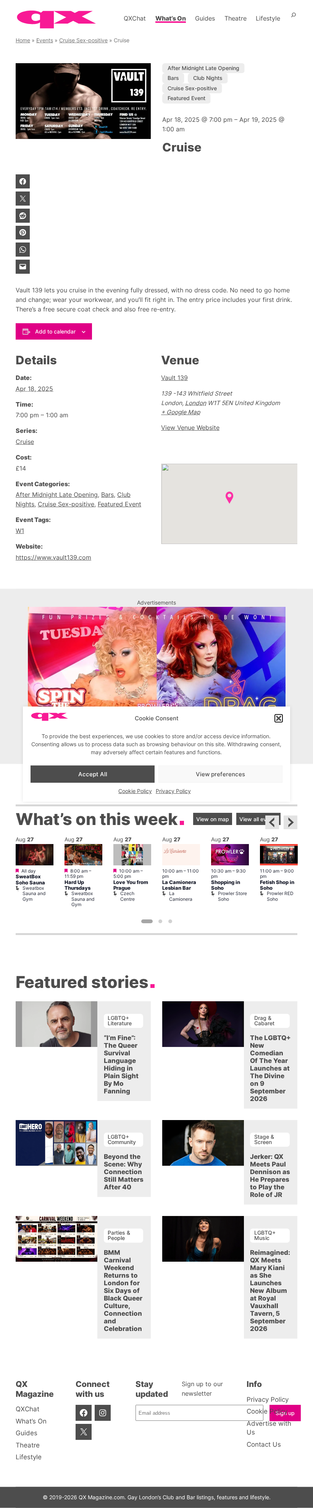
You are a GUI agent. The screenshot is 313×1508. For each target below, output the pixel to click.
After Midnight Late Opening (203, 68)
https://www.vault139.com (53, 557)
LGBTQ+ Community (122, 1139)
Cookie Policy (135, 791)
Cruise (25, 441)
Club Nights (208, 78)
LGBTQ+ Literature (120, 1020)
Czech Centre (127, 896)
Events (44, 40)
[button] (278, 718)
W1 (20, 531)
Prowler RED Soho (280, 896)
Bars (173, 78)
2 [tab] (160, 921)
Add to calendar (55, 331)
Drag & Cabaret (264, 1020)
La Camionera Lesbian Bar (179, 885)
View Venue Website (190, 427)
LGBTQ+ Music (265, 1235)
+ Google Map (180, 412)
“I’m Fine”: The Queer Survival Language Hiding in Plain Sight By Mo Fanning (121, 1064)
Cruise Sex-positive (83, 40)
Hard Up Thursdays (77, 885)
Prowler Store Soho (232, 896)
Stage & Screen (264, 1139)
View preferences (220, 773)
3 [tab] (170, 921)
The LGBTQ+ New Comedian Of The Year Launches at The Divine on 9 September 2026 (270, 1068)
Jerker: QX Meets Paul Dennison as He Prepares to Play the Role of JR (270, 1175)
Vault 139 (174, 377)
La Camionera (180, 896)
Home (23, 40)
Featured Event (186, 98)
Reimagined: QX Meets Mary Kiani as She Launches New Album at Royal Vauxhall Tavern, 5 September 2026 (270, 1290)
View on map (212, 819)
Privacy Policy (173, 791)
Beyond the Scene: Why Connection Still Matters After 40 (124, 1172)
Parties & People (119, 1235)
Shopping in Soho (225, 885)
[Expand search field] (293, 18)
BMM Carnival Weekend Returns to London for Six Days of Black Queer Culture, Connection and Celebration (123, 1290)
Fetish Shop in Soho (277, 885)
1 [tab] (147, 921)
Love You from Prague (130, 885)
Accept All (92, 773)
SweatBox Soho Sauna (30, 879)
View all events (258, 819)
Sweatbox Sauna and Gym (34, 893)
